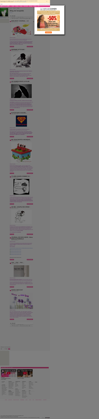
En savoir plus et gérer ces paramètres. (20, 1)
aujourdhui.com (5, 6)
